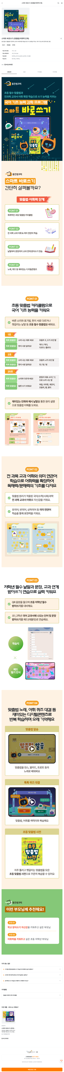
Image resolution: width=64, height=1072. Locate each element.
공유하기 (61, 38)
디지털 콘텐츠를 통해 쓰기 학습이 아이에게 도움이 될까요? (19, 969)
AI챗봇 (61, 1061)
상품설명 (9, 72)
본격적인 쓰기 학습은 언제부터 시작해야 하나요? (16, 981)
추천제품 (55, 72)
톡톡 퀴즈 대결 (32, 803)
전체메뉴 (62, 3)
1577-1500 (35, 1056)
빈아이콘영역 (5, 3)
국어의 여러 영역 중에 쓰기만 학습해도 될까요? (16, 975)
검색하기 (58, 3)
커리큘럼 (39, 72)
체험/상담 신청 (32, 1069)
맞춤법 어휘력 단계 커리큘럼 (10, 995)
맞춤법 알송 (32, 749)
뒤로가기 (2, 3)
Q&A (24, 72)
